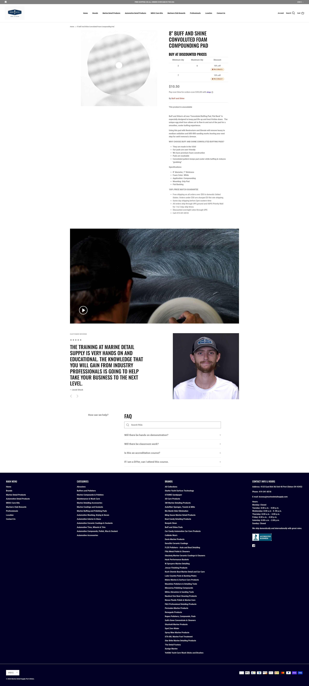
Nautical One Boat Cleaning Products (181, 596)
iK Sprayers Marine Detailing (177, 564)
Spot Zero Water (172, 628)
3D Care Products (172, 499)
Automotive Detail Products (135, 13)
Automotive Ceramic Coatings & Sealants (95, 523)
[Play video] (83, 310)
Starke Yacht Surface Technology (179, 491)
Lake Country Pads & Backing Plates (181, 576)
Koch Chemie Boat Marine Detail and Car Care (185, 572)
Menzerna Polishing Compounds (179, 588)
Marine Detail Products (111, 13)
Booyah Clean (171, 523)
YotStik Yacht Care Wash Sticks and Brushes (184, 653)
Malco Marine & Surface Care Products (182, 580)
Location (208, 13)
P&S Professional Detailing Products (180, 604)
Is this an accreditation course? (142, 452)
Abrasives (81, 487)
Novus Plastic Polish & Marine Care (180, 600)
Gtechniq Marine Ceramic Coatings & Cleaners (185, 555)
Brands (95, 13)
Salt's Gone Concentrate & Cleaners (180, 620)
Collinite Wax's (171, 535)
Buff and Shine (178, 98)
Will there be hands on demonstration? (146, 435)
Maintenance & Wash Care (88, 499)
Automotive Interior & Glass (89, 519)
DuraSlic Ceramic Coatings (176, 543)
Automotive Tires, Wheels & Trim (91, 527)
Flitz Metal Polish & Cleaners (177, 551)
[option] (119, 68)
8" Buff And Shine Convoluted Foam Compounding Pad (95, 26)
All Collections (171, 487)
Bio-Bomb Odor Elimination (176, 511)
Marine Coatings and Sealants (90, 507)
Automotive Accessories (87, 535)
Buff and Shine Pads (174, 527)
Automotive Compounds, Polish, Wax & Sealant (97, 531)
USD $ (299, 2)
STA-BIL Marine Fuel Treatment (179, 636)
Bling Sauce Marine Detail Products (180, 515)
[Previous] (71, 396)
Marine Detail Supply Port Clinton (22, 679)
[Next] (77, 396)
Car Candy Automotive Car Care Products (183, 531)
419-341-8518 (265, 492)
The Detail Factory (173, 645)
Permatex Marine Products (176, 608)
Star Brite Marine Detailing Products (180, 640)
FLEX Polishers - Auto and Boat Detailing (182, 547)
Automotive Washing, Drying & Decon (93, 515)
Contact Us (221, 13)
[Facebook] (6, 2)
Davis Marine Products (174, 539)
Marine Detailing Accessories (89, 503)
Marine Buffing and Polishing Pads (92, 511)
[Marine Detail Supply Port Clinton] (15, 13)
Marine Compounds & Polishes (90, 495)
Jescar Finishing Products (176, 568)
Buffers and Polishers (86, 491)
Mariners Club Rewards (176, 13)
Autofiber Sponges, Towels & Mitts (180, 507)
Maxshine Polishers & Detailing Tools (181, 584)
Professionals (195, 13)
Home (85, 13)
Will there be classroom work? (141, 444)
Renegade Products (173, 612)
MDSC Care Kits (157, 13)
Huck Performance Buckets (177, 559)
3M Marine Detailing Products (178, 503)
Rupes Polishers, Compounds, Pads (180, 616)
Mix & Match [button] (218, 69)
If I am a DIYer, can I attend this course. (146, 461)
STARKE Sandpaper (173, 495)
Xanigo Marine (171, 649)
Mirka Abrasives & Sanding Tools (179, 592)
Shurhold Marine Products (176, 624)
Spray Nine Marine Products (177, 632)
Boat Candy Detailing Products (178, 519)
